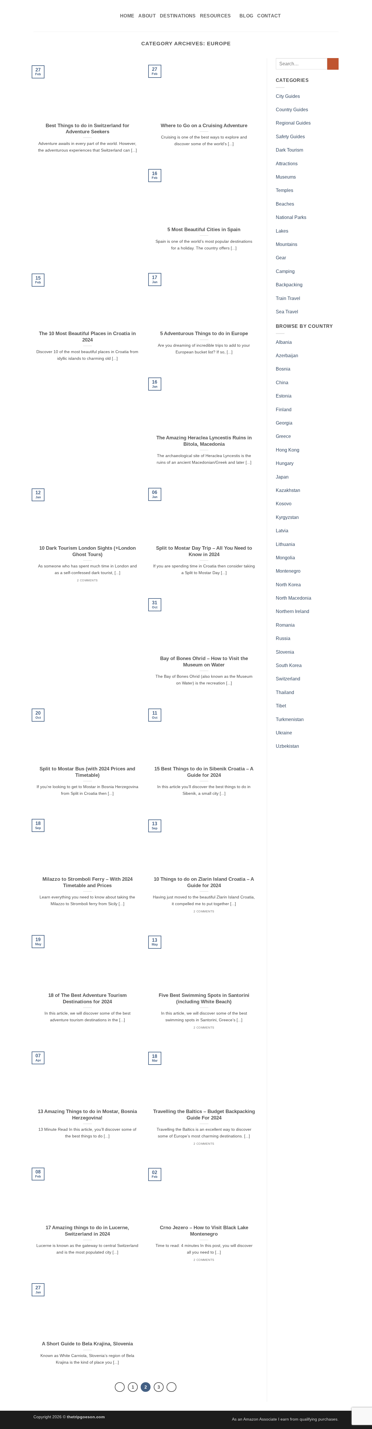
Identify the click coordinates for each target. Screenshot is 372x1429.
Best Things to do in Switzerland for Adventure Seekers (87, 129)
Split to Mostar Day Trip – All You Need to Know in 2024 (204, 551)
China (282, 382)
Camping (285, 271)
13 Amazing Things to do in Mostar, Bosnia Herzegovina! (87, 1115)
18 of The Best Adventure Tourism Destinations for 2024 (87, 998)
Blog (246, 15)
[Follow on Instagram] (312, 15)
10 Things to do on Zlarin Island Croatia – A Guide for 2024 (204, 882)
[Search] (295, 16)
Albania (284, 342)
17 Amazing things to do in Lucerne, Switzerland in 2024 (87, 1231)
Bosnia (283, 368)
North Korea (288, 584)
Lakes (282, 231)
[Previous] (120, 1387)
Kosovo (283, 503)
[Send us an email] (327, 15)
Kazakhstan (288, 490)
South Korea (289, 665)
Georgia (284, 422)
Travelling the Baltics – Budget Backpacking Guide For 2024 (204, 1115)
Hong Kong (287, 449)
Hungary (285, 463)
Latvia (282, 530)
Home (127, 15)
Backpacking (289, 284)
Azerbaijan (287, 355)
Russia (283, 638)
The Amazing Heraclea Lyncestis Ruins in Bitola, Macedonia (204, 441)
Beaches (285, 204)
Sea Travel (287, 311)
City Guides (288, 96)
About (147, 15)
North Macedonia (293, 598)
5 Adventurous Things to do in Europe (204, 333)
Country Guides (292, 109)
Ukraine (284, 732)
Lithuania (285, 544)
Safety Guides (290, 136)
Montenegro (288, 571)
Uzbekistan (287, 746)
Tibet (281, 705)
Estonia (283, 395)
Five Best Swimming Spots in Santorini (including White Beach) (204, 998)
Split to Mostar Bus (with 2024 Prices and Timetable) (87, 772)
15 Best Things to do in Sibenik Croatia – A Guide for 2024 (203, 772)
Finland (283, 409)
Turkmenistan (290, 719)
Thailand (285, 692)
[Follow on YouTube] (334, 15)
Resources (215, 15)
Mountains (286, 244)
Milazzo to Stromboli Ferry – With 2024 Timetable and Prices (87, 882)
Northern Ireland (292, 611)
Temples (284, 190)
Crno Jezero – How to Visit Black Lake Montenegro (204, 1231)
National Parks (291, 217)
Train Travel (288, 298)
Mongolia (285, 557)
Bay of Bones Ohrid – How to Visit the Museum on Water (204, 662)
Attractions (287, 163)
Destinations (178, 15)
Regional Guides (293, 123)
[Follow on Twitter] (319, 15)
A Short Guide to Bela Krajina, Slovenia (87, 1344)
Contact (269, 15)
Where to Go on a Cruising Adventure (204, 125)
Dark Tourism (289, 150)
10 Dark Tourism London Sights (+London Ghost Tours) (87, 551)
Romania (285, 625)
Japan (282, 476)
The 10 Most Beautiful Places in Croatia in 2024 (87, 337)
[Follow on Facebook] (304, 15)
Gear (281, 257)
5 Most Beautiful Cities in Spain (203, 229)
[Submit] (333, 63)
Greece (283, 436)
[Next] (171, 1387)
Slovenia (285, 652)
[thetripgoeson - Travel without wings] (72, 16)
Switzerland (288, 678)
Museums (286, 177)
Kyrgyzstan (287, 517)
